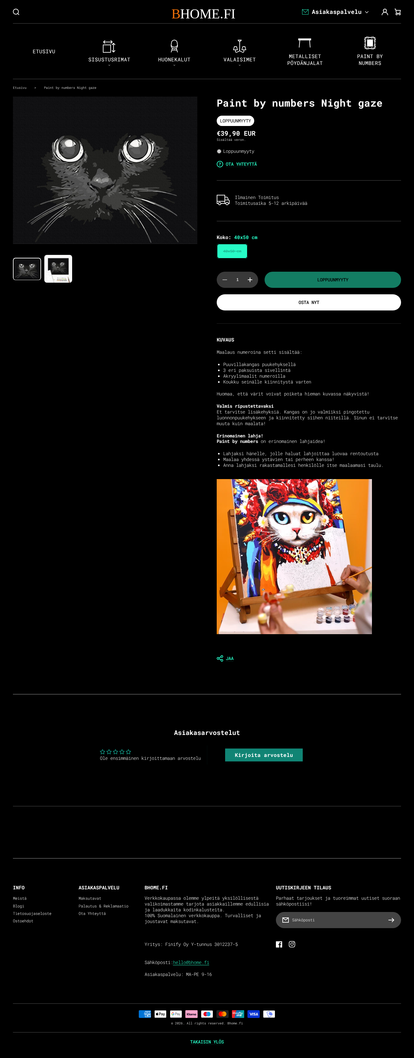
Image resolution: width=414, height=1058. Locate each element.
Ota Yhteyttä (92, 913)
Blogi (18, 906)
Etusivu (20, 87)
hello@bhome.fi (191, 962)
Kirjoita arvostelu (264, 754)
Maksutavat (90, 898)
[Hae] (16, 11)
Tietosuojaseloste (32, 913)
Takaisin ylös (207, 1042)
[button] (309, 658)
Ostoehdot (23, 920)
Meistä (20, 898)
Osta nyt (309, 302)
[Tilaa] (393, 920)
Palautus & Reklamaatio (103, 906)
